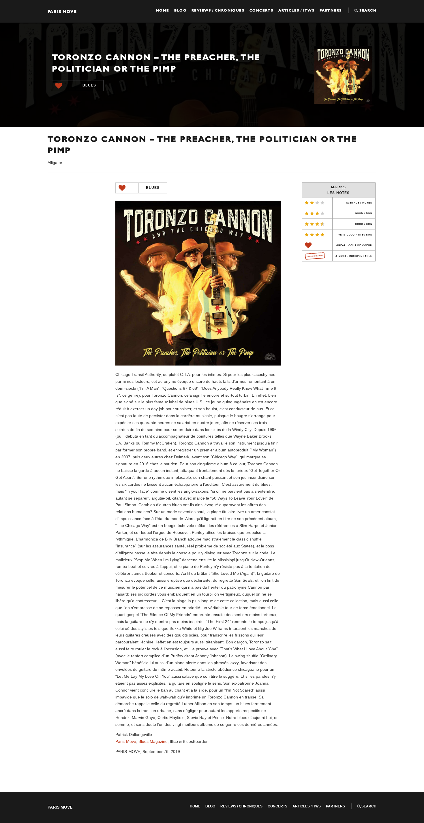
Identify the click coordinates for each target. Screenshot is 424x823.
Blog (180, 10)
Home (162, 10)
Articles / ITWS (296, 10)
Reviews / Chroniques (218, 10)
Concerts (261, 10)
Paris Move (62, 11)
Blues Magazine (153, 741)
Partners (331, 10)
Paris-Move (125, 741)
